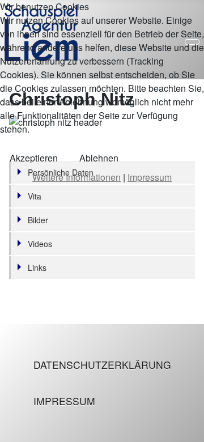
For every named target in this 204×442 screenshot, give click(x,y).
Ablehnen (98, 157)
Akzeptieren (34, 157)
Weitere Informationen (76, 177)
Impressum (64, 401)
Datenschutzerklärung (102, 365)
